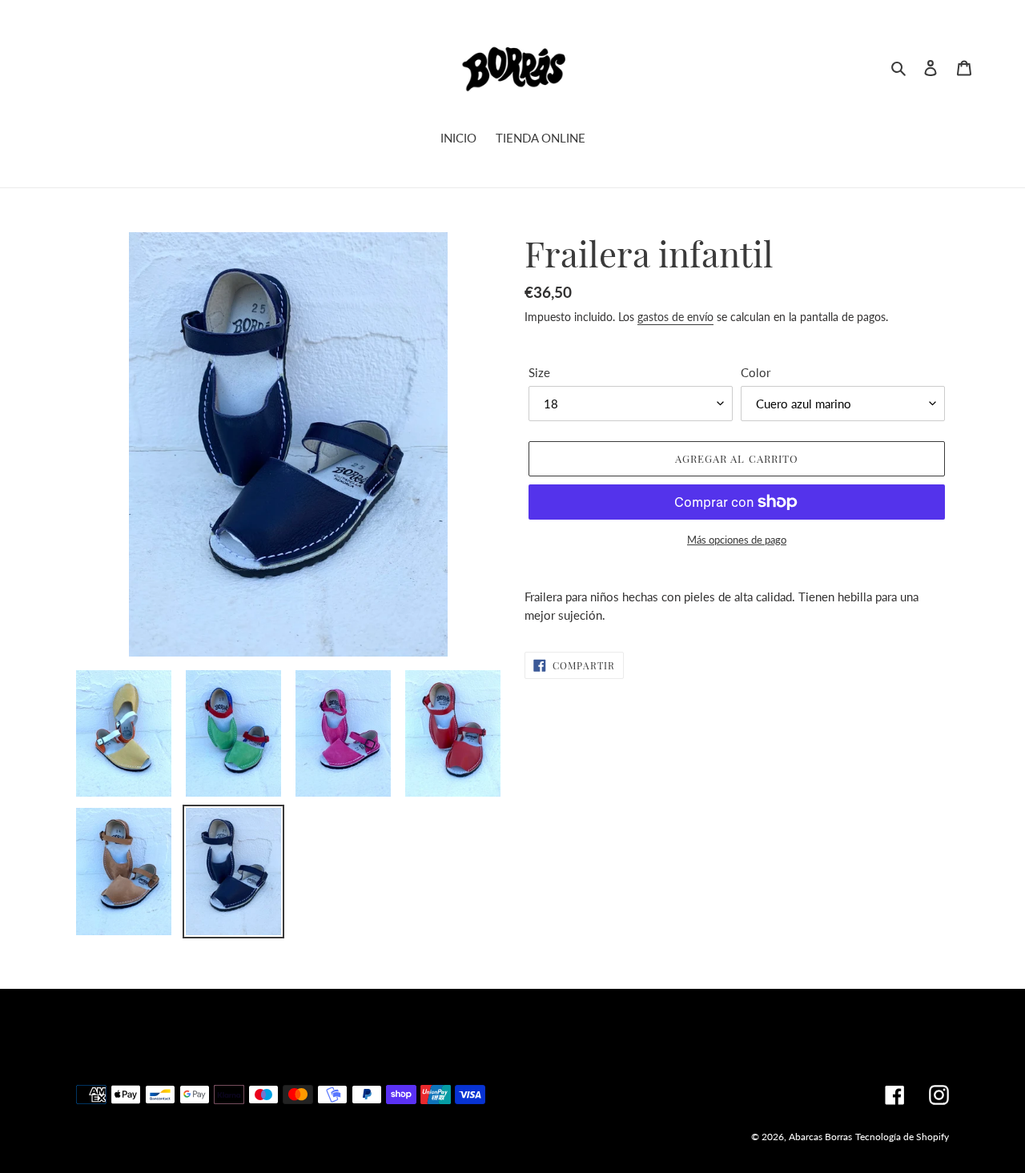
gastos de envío (675, 316)
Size (539, 372)
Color (755, 372)
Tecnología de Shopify (902, 1137)
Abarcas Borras (820, 1137)
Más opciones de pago (736, 539)
